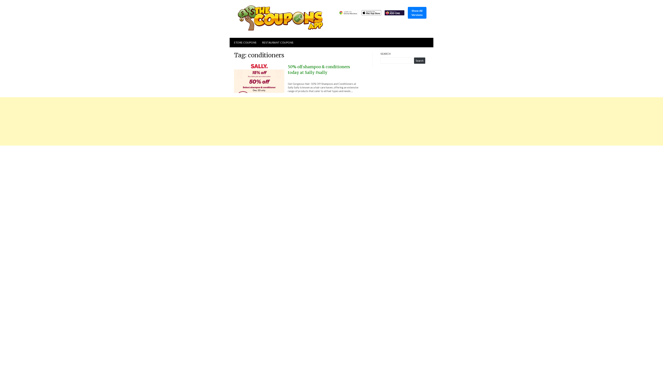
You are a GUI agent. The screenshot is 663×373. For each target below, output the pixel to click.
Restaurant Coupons (278, 42)
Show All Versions (417, 12)
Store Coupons (245, 42)
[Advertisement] (103, 121)
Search (386, 53)
